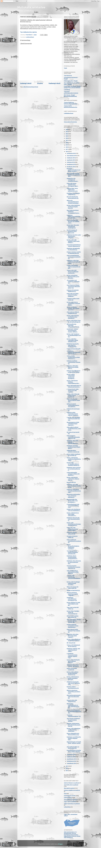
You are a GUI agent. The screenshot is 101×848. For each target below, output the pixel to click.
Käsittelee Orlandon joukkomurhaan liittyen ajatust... (73, 447)
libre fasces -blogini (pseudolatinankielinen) (70, 95)
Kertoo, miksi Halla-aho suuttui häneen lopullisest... (73, 395)
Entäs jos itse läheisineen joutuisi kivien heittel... (73, 371)
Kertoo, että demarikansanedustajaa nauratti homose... (74, 524)
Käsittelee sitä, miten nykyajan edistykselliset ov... (73, 442)
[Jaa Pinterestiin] (47, 35)
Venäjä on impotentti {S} (73, 590)
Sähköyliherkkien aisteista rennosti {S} (73, 451)
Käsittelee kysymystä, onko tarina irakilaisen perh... (73, 683)
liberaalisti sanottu (69, 788)
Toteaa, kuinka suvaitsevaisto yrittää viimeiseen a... (73, 357)
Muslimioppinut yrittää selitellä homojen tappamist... (73, 424)
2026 (67, 129)
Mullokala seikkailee (31, 7)
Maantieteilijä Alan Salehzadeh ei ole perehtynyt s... (72, 501)
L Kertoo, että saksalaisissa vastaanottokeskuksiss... (74, 577)
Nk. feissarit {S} (71, 643)
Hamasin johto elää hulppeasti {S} (72, 701)
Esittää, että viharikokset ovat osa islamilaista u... (74, 510)
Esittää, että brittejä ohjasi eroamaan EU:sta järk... (73, 267)
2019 (67, 145)
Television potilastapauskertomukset (71, 92)
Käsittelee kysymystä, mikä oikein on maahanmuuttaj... (73, 345)
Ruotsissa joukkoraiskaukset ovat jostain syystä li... (73, 170)
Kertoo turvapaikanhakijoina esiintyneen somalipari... (73, 546)
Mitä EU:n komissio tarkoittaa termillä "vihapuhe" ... (72, 594)
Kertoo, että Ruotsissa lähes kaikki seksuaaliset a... (73, 514)
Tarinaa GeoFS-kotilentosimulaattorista (70, 106)
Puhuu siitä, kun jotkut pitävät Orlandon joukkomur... (72, 295)
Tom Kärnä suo (68, 75)
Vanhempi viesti (54, 83)
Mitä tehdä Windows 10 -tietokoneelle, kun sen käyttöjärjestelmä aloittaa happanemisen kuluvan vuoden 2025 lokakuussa (72, 834)
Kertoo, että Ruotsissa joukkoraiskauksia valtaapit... (73, 678)
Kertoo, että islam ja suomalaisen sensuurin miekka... (73, 304)
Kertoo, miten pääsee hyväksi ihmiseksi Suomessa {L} (72, 673)
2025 (67, 131)
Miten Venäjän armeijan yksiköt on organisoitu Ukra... (73, 175)
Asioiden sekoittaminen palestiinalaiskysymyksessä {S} (73, 725)
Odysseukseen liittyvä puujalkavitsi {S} (73, 312)
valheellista (67, 807)
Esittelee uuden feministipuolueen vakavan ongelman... (73, 414)
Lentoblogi (67, 89)
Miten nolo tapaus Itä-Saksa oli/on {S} (73, 587)
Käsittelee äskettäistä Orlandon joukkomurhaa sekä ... (74, 491)
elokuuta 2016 (71, 162)
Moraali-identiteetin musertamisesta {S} (72, 197)
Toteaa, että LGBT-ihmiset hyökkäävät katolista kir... (72, 272)
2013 (67, 770)
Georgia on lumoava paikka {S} (72, 537)
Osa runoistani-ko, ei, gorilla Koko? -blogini (71, 83)
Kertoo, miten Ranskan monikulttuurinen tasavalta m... (73, 317)
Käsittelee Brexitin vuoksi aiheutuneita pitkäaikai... (74, 236)
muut (65, 793)
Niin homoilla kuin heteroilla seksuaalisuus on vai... (73, 326)
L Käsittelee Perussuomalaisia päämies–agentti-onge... (72, 655)
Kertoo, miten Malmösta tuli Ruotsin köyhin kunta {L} (73, 207)
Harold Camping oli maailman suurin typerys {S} (72, 231)
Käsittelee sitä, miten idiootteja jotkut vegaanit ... (72, 636)
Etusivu (40, 83)
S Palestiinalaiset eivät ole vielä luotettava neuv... (73, 506)
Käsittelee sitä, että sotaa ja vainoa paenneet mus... (74, 562)
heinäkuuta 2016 (71, 164)
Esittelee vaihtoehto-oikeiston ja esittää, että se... (72, 367)
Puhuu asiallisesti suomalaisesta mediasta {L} (74, 541)
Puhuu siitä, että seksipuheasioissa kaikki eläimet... (72, 529)
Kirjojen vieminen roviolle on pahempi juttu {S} (74, 252)
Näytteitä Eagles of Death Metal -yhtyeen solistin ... (74, 743)
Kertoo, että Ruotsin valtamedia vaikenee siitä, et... (73, 479)
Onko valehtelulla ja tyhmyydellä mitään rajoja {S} (73, 572)
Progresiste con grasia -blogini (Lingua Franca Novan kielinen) (72, 87)
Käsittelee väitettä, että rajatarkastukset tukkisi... (73, 650)
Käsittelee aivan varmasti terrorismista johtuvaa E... (73, 469)
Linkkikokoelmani (68, 113)
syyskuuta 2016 (71, 160)
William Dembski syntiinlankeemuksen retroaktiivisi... (73, 405)
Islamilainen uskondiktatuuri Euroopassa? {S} (72, 599)
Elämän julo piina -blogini (70, 81)
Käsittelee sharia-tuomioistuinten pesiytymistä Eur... (72, 557)
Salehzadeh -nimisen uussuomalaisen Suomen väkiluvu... (72, 330)
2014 (67, 768)
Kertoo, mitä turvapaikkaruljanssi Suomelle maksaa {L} (73, 464)
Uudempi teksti (25, 83)
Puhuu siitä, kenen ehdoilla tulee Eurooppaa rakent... (73, 185)
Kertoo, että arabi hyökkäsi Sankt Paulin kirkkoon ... (73, 241)
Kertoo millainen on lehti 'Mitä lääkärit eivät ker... (73, 604)
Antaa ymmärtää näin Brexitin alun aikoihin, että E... (73, 222)
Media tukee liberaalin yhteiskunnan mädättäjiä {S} (73, 227)
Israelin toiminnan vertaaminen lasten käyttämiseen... (72, 626)
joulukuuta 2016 (71, 153)
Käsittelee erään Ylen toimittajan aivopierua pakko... (73, 262)
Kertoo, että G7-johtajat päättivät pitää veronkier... (73, 583)
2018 (67, 147)
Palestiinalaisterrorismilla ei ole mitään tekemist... (74, 751)
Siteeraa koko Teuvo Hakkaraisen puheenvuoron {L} (72, 190)
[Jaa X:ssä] (44, 35)
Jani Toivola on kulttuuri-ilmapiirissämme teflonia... (73, 720)
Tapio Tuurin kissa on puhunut (72, 803)
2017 (67, 149)
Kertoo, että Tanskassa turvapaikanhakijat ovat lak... (74, 335)
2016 (67, 151)
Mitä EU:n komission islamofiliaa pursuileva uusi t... (73, 692)
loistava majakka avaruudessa (72, 790)
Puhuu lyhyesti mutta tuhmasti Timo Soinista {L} (73, 631)
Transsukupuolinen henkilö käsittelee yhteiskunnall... (72, 552)
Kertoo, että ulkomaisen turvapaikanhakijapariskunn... (74, 711)
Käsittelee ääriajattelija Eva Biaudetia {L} (73, 249)
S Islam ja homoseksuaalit (73, 348)
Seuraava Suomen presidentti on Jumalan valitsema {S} (73, 567)
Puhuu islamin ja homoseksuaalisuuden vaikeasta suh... (73, 437)
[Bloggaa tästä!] (42, 35)
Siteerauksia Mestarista (70, 122)
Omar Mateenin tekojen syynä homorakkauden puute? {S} (73, 287)
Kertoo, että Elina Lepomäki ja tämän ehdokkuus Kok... (72, 340)
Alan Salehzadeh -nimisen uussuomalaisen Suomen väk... (74, 621)
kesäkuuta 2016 (71, 166)
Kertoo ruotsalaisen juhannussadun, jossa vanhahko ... (73, 277)
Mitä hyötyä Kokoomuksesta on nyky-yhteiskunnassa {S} (73, 706)
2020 (67, 142)
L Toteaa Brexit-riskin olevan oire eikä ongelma (73, 391)
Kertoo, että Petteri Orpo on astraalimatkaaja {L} (74, 321)
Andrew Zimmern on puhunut (71, 783)
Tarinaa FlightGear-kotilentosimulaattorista (70, 103)
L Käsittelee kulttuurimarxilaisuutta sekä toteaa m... (73, 352)
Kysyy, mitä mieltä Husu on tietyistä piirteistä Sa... (74, 386)
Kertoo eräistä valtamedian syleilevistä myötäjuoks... (71, 376)
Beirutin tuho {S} (71, 482)
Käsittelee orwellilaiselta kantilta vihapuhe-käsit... (74, 738)
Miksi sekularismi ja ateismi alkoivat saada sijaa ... (73, 400)
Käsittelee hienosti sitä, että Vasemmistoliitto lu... (73, 519)
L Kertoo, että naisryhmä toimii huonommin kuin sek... (73, 419)
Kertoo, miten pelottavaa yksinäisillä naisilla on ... (74, 640)
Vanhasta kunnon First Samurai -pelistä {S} (73, 665)
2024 (67, 133)
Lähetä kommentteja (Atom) (30, 87)
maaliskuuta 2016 (71, 759)
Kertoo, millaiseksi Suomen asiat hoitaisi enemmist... (73, 309)
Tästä (65, 68)
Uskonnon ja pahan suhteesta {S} (72, 533)
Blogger (60, 844)
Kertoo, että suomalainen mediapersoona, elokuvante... (73, 730)
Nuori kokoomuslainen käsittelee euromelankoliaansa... (73, 212)
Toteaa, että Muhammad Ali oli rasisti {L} (73, 645)
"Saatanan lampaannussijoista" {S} (74, 715)
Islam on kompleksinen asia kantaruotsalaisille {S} (73, 257)
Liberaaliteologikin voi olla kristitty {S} (73, 747)
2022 (67, 138)
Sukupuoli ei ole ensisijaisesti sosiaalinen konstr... (73, 180)
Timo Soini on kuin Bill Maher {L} (73, 608)
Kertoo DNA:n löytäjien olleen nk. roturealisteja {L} (73, 612)
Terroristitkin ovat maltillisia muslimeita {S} (73, 282)
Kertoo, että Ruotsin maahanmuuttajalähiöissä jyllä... (74, 459)
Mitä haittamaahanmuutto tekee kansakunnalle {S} (74, 697)
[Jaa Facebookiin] (45, 35)
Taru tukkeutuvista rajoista (28, 32)
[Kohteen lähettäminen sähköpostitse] (41, 35)
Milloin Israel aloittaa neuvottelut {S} (72, 616)
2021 (67, 140)
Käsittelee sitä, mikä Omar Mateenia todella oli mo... (74, 486)
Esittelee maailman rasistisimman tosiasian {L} (73, 362)
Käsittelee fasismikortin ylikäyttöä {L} (73, 194)
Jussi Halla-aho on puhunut (71, 785)
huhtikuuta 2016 (71, 756)
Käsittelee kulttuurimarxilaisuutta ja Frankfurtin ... (73, 217)
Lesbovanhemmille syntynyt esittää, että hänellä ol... (73, 474)
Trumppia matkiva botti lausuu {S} (73, 299)
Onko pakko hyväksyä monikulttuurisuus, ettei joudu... (74, 429)
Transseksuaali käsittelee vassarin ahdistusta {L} (74, 245)
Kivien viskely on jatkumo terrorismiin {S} (73, 455)
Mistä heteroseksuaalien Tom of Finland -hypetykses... (73, 496)
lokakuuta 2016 (71, 157)
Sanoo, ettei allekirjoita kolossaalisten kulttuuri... (73, 661)
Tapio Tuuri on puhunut (70, 801)
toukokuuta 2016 (71, 754)
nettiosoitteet (30, 37)
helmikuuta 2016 (71, 761)
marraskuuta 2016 (72, 155)
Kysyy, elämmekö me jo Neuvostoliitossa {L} (73, 734)
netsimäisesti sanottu (69, 795)
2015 (67, 766)
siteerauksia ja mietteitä (70, 799)
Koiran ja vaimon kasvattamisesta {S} (73, 687)
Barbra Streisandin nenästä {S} (72, 669)
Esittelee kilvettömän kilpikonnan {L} (73, 291)
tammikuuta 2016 (71, 763)
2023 (67, 136)
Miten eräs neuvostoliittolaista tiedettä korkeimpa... (73, 202)
